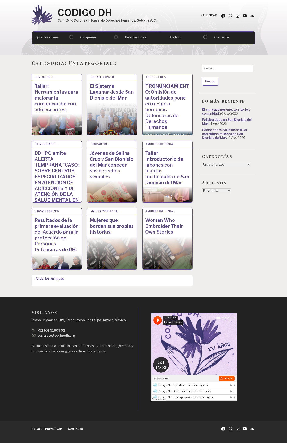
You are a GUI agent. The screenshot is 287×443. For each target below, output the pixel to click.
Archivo (175, 37)
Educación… (100, 144)
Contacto (221, 37)
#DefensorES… (157, 77)
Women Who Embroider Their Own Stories (164, 226)
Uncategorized (102, 77)
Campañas (88, 37)
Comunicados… (46, 144)
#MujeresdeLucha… (160, 144)
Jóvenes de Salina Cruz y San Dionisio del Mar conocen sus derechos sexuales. (111, 164)
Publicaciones (135, 37)
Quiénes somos (47, 37)
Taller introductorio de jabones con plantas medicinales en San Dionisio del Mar (167, 167)
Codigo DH (85, 12)
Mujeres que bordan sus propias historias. (112, 226)
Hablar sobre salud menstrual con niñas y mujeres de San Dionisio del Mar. (224, 134)
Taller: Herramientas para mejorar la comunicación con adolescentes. (56, 97)
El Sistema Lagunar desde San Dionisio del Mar (112, 92)
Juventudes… (45, 77)
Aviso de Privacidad (47, 428)
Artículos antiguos (50, 278)
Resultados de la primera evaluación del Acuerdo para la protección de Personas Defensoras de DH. (57, 234)
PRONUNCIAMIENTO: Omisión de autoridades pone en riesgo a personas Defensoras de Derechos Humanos (167, 106)
